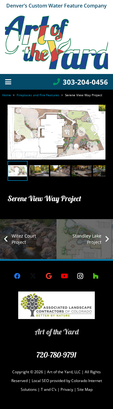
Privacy (67, 389)
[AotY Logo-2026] (56, 42)
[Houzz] (96, 276)
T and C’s (48, 389)
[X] (33, 276)
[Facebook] (17, 276)
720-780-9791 (56, 354)
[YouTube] (64, 276)
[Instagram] (80, 276)
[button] (8, 82)
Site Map (85, 389)
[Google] (48, 276)
